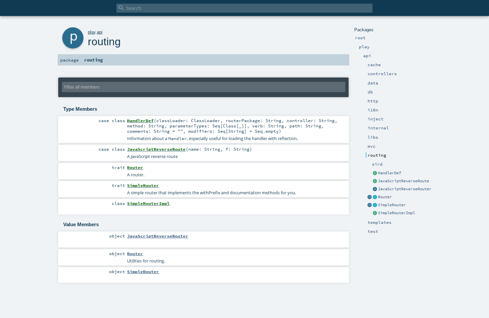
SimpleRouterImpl (396, 213)
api (99, 32)
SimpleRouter (392, 205)
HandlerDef (389, 173)
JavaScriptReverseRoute (403, 181)
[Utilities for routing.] (369, 197)
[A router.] (375, 197)
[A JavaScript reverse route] (375, 181)
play (91, 32)
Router (385, 197)
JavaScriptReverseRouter (404, 189)
